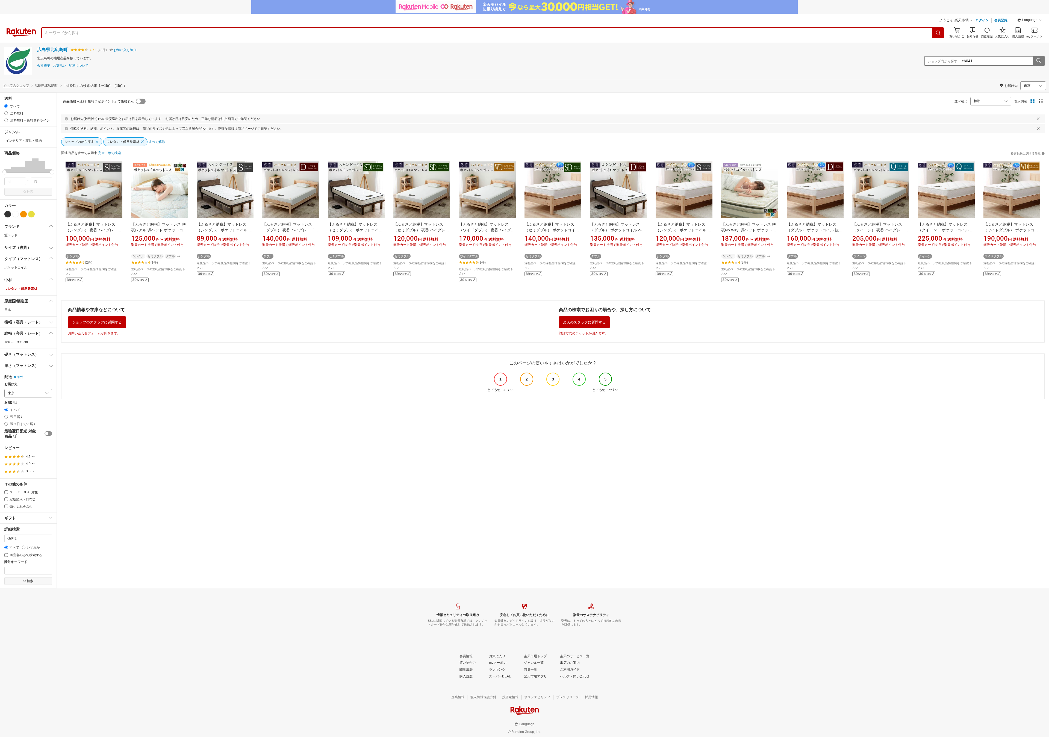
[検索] (938, 32)
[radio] (6, 106)
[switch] (48, 433)
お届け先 (10, 384)
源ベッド (10, 235)
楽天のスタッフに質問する (584, 322)
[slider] (4, 172)
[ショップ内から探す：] (1038, 61)
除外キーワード (15, 562)
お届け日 (10, 402)
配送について (79, 65)
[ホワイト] (15, 214)
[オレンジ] (23, 214)
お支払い (59, 65)
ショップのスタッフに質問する (97, 322)
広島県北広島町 (52, 49)
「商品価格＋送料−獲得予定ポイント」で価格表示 (97, 101)
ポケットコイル (15, 267)
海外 (20, 377)
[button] (1029, 21)
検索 (30, 192)
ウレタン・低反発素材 (20, 289)
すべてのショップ (16, 85)
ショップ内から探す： (944, 61)
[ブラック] (7, 214)
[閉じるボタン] (1038, 118)
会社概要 (43, 65)
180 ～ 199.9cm (16, 342)
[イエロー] (31, 214)
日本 (7, 310)
